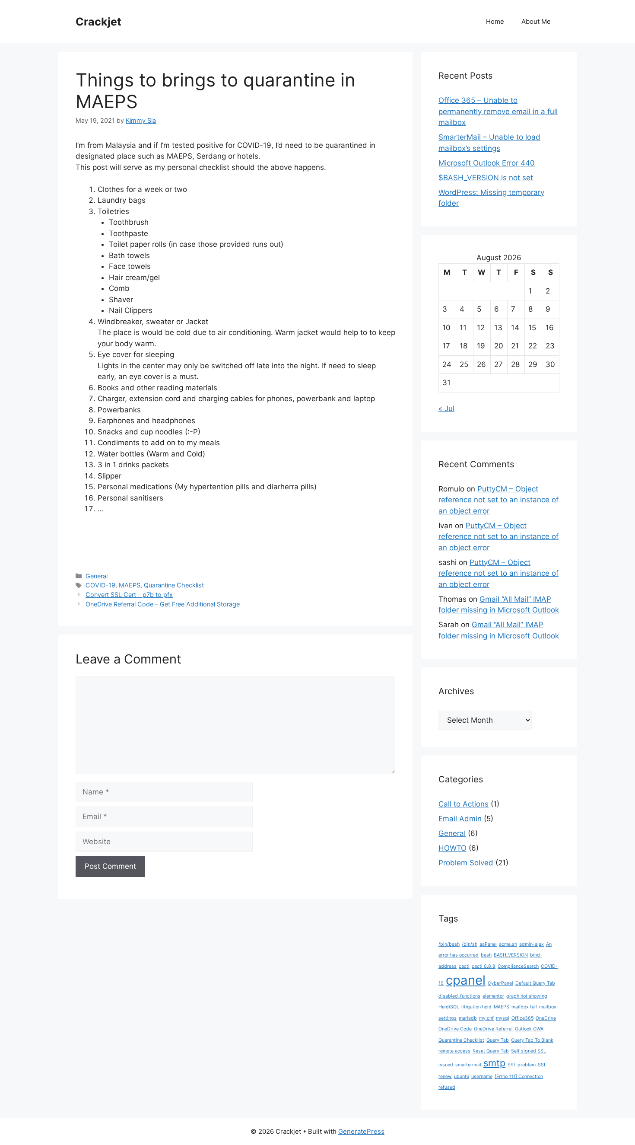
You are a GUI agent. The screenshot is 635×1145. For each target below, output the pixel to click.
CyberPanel (500, 983)
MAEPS (129, 585)
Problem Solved (465, 862)
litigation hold (476, 1007)
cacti (464, 966)
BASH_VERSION (511, 955)
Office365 (522, 1018)
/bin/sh (469, 944)
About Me (536, 21)
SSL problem (522, 1065)
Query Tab (497, 1040)
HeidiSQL (448, 1007)
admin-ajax (531, 944)
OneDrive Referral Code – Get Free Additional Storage (163, 604)
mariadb (468, 1018)
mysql (502, 1018)
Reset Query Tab (491, 1051)
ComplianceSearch (518, 966)
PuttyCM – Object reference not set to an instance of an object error (498, 500)
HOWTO (452, 848)
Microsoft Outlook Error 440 (486, 163)
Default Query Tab (535, 983)
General (97, 576)
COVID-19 (100, 585)
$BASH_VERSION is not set (485, 177)
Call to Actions (463, 804)
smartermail (468, 1065)
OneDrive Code (455, 1029)
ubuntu (461, 1076)
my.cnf (486, 1018)
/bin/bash (449, 944)
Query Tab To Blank (532, 1040)
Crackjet (98, 21)
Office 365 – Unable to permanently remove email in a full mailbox (498, 111)
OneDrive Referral (493, 1029)
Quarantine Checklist (174, 585)
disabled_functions (459, 996)
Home (495, 21)
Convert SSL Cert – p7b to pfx (129, 594)
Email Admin (460, 818)
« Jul (446, 408)
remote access (454, 1051)
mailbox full (524, 1007)
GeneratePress (361, 1131)
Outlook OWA (529, 1029)
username (481, 1076)
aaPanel (488, 944)
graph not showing (526, 996)
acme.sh (508, 944)
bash (486, 955)
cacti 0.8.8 (483, 966)
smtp (494, 1062)
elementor (493, 996)
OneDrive (546, 1018)
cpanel (466, 980)
